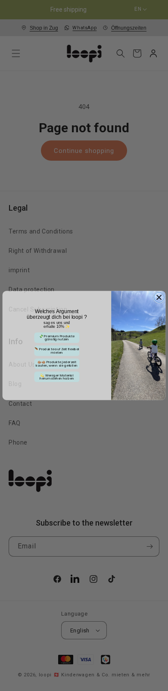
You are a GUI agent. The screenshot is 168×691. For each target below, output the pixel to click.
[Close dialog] (159, 297)
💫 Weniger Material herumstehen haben (57, 377)
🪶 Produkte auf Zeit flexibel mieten (57, 351)
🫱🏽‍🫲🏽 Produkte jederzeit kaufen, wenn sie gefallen (57, 363)
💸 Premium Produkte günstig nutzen (57, 338)
